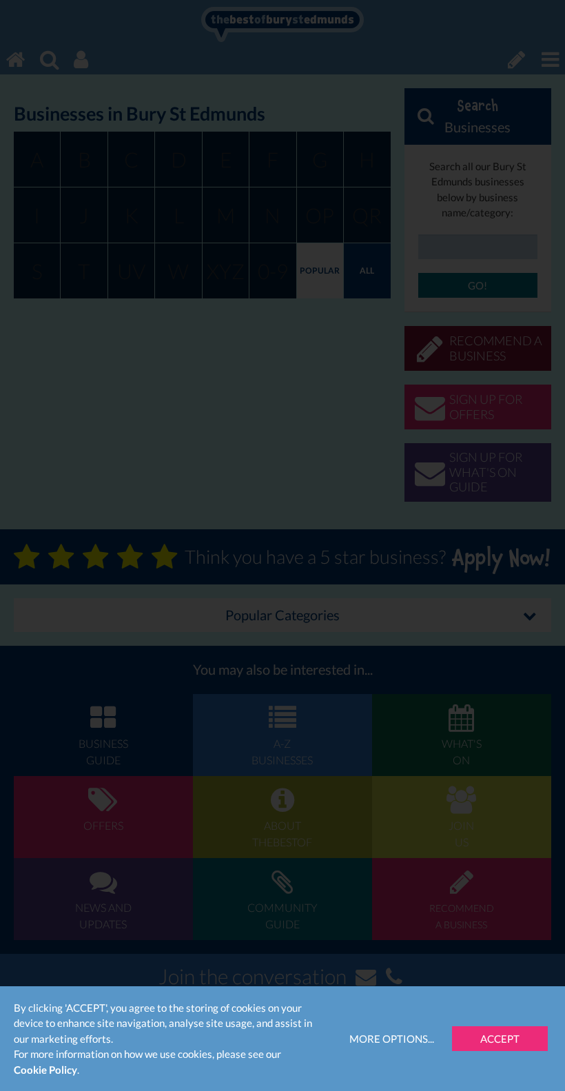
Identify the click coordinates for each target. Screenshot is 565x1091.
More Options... (391, 1038)
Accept (500, 1038)
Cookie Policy (45, 1069)
